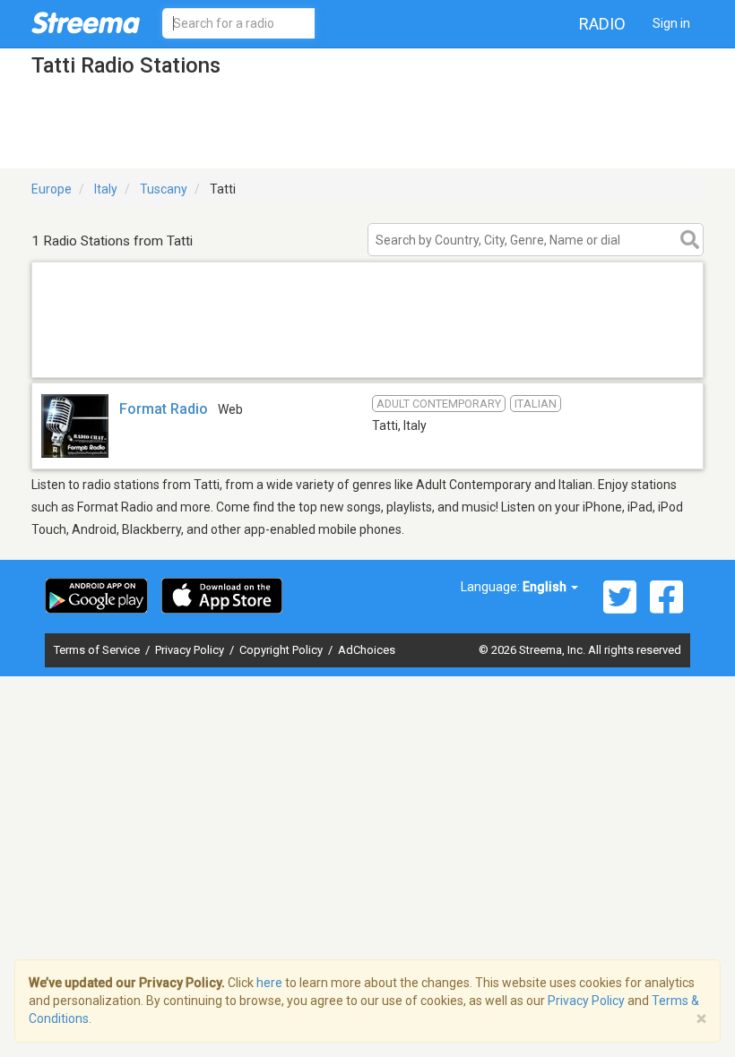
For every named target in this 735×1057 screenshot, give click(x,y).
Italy (105, 189)
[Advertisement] (367, 354)
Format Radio (163, 408)
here (269, 982)
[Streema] (85, 22)
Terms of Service (98, 650)
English (546, 587)
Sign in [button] (671, 23)
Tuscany (163, 189)
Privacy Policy (191, 650)
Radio (602, 23)
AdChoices (366, 650)
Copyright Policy (282, 650)
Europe (51, 189)
